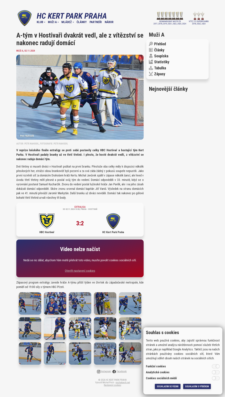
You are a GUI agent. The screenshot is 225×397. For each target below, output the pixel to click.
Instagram (106, 371)
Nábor (109, 22)
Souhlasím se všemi (168, 386)
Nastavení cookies (112, 385)
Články (82, 22)
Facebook (121, 371)
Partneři (96, 22)
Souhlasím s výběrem (197, 386)
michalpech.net (123, 382)
